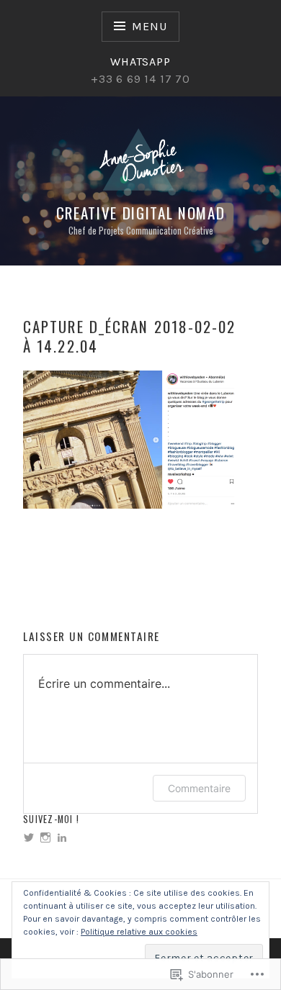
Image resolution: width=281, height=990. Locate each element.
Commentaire (199, 788)
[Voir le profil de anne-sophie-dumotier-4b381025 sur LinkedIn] (62, 837)
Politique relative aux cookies (139, 932)
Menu (149, 26)
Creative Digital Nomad (141, 212)
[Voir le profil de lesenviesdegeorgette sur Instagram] (45, 837)
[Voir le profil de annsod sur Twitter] (29, 837)
